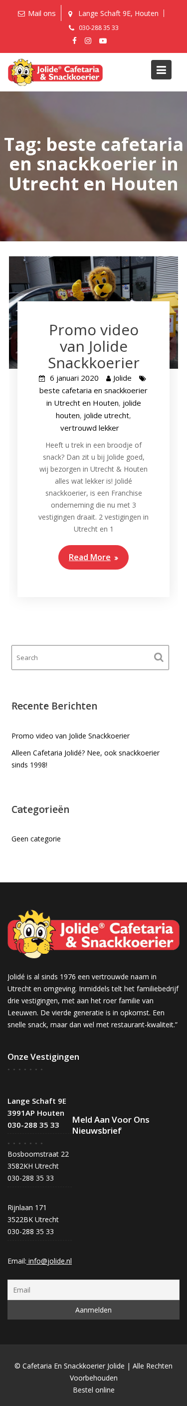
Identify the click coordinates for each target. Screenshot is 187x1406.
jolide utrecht (106, 415)
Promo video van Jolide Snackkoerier (94, 346)
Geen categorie (36, 838)
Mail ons (42, 13)
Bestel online (94, 1390)
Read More (90, 557)
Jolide (122, 378)
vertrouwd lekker (89, 428)
